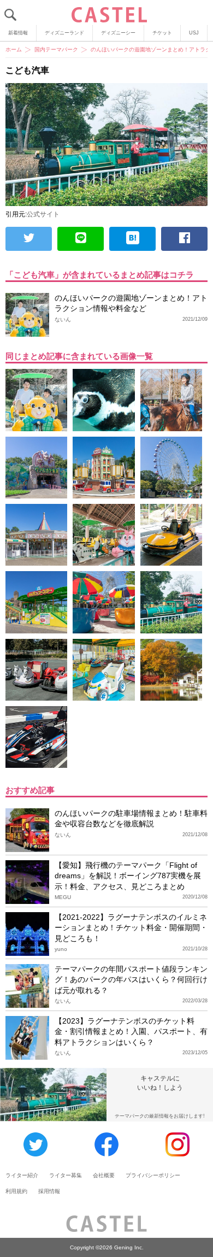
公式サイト (43, 214)
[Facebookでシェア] (184, 239)
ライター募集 (65, 1175)
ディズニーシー (118, 33)
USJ (194, 33)
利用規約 (16, 1191)
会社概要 (104, 1175)
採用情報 (49, 1191)
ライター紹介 (21, 1175)
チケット (162, 33)
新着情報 (18, 33)
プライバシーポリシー (153, 1175)
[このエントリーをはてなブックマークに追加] (132, 239)
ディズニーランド (64, 33)
